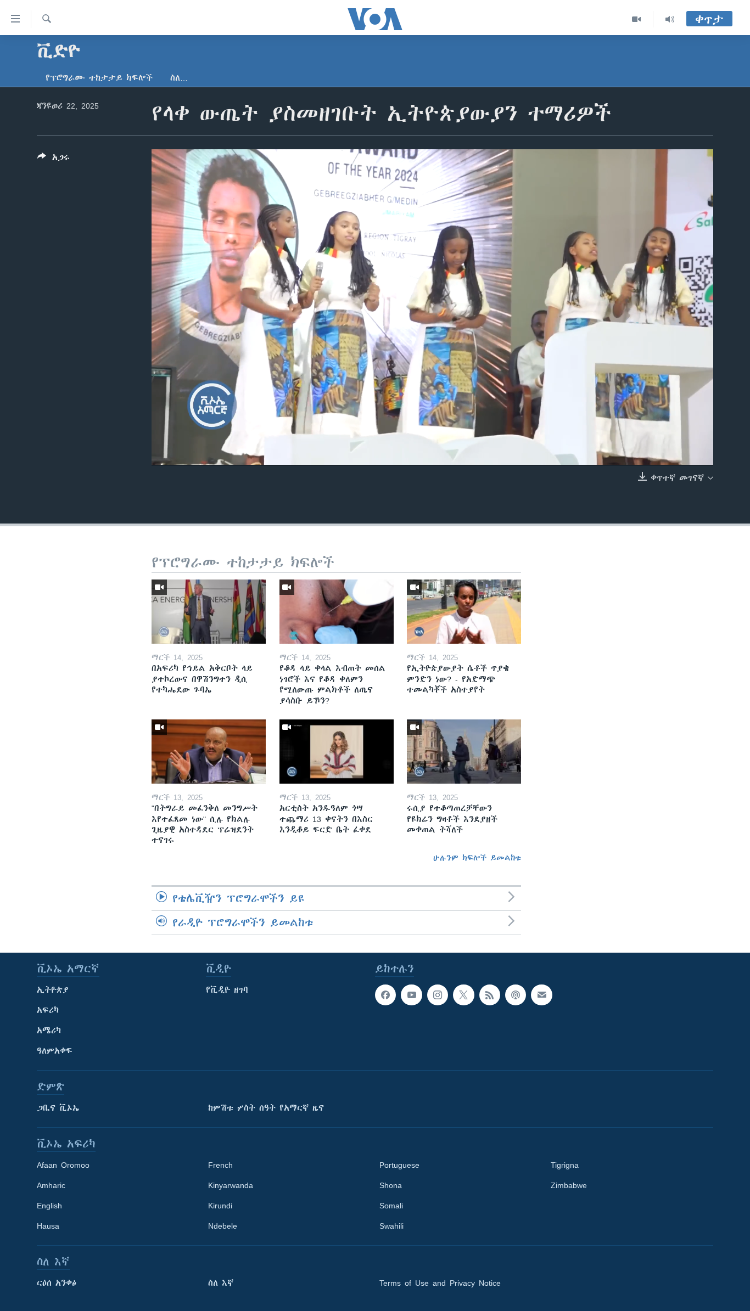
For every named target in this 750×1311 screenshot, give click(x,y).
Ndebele (222, 1226)
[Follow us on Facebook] (385, 994)
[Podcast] (515, 994)
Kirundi (220, 1206)
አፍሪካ (48, 1010)
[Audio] (669, 19)
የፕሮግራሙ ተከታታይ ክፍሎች (99, 78)
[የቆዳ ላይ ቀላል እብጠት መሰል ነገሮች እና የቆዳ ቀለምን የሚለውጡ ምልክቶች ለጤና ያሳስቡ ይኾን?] (336, 611)
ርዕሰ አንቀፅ (56, 1283)
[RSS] (489, 994)
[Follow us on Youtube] (411, 994)
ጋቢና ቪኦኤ (58, 1108)
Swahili (391, 1226)
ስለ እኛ (220, 1283)
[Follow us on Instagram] (437, 994)
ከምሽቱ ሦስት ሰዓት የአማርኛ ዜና (266, 1108)
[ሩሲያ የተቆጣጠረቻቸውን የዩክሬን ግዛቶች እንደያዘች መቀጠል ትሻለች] (464, 751)
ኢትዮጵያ (53, 990)
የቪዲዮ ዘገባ (227, 990)
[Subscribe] (541, 994)
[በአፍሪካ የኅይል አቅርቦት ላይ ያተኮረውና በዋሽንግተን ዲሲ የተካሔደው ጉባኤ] (209, 611)
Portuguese (399, 1165)
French (220, 1165)
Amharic (51, 1185)
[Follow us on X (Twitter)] (463, 994)
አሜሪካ (49, 1031)
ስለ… (179, 78)
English (49, 1206)
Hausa (48, 1226)
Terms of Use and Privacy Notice (440, 1283)
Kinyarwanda (230, 1185)
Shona (390, 1185)
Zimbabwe (569, 1185)
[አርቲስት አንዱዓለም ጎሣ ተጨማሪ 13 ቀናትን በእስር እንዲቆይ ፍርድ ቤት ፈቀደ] (336, 751)
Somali (391, 1206)
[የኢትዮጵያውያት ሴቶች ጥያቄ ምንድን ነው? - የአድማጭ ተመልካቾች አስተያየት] (464, 611)
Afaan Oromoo (63, 1165)
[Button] (53, 159)
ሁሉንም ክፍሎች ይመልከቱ (477, 857)
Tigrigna (565, 1165)
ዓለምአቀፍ (54, 1051)
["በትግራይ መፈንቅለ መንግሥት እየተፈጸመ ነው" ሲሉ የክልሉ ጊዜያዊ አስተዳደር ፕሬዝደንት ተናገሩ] (209, 751)
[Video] (636, 19)
